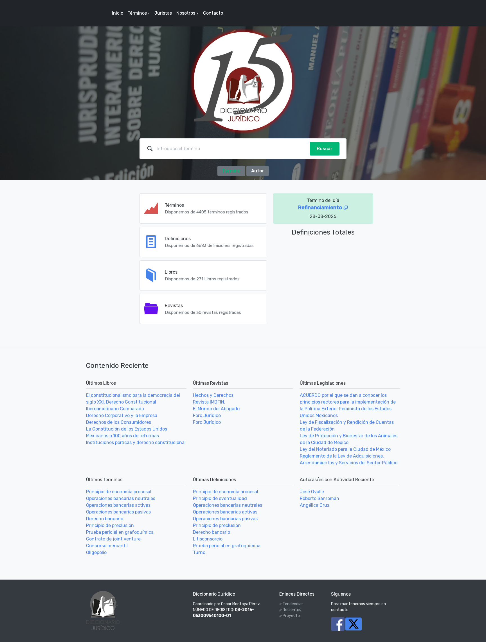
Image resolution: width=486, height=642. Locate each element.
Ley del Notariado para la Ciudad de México (345, 449)
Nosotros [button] (185, 13)
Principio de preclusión (110, 525)
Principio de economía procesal (118, 491)
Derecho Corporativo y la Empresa (121, 415)
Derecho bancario (104, 518)
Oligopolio (96, 552)
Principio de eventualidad (220, 498)
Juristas (163, 13)
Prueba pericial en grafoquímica (120, 532)
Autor (257, 171)
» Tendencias (291, 604)
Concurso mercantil (107, 545)
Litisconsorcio (207, 539)
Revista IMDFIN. (209, 402)
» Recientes (290, 609)
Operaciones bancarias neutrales (120, 498)
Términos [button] (137, 13)
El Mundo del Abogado (216, 408)
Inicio (117, 13)
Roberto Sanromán (319, 498)
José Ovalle (312, 491)
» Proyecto (289, 615)
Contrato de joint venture (113, 539)
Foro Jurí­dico (207, 415)
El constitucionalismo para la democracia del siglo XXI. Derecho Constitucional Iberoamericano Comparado (133, 402)
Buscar (324, 148)
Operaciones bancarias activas (118, 505)
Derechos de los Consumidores (118, 422)
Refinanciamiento (320, 207)
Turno (199, 552)
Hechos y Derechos (213, 395)
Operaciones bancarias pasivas (118, 512)
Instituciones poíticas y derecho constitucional (136, 442)
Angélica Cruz (315, 505)
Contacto (213, 13)
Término (231, 171)
